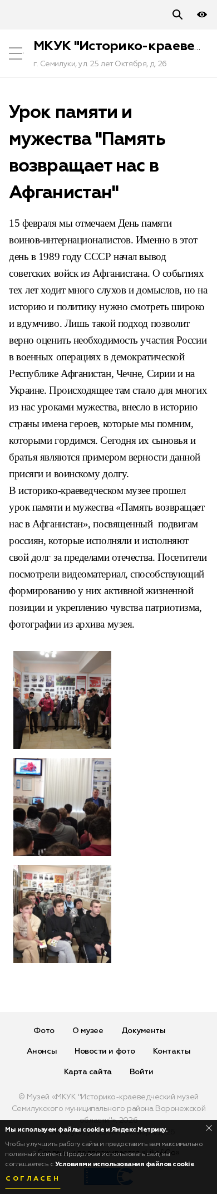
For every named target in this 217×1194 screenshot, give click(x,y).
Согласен (33, 1179)
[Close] (209, 1128)
